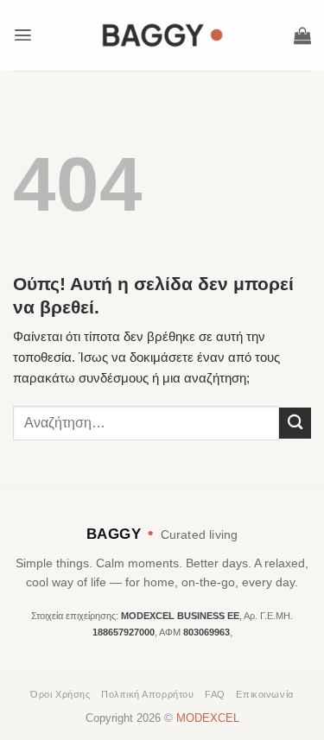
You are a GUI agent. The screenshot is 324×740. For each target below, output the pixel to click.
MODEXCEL (207, 718)
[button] (23, 35)
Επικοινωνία (264, 694)
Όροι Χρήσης (60, 694)
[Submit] (295, 424)
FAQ (215, 694)
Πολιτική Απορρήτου (147, 694)
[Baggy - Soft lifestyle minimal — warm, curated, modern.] (162, 35)
